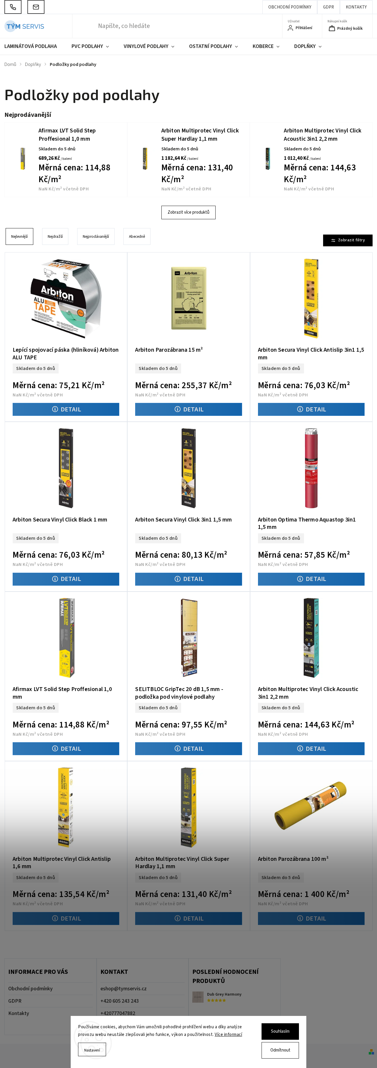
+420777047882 (117, 1013)
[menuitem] (34, 46)
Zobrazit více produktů (188, 212)
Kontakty (356, 7)
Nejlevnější (19, 236)
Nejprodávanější (96, 236)
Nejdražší (55, 236)
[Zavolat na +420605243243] (13, 7)
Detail (71, 409)
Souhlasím (280, 1031)
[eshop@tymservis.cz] (35, 7)
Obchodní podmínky (289, 7)
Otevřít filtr (348, 240)
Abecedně (137, 236)
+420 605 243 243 (119, 1001)
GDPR (328, 7)
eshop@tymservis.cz (123, 988)
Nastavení (92, 1050)
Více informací (228, 1035)
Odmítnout (280, 1050)
